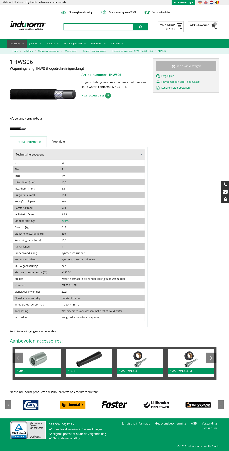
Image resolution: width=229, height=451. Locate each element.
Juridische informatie (136, 423)
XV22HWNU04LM (181, 371)
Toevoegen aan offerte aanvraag (180, 81)
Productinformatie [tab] (28, 142)
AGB (194, 423)
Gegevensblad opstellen (175, 87)
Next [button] (211, 358)
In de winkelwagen (188, 66)
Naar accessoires (93, 95)
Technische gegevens (30, 154)
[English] (206, 2)
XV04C (65, 220)
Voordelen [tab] (59, 142)
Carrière (115, 43)
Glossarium (209, 428)
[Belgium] (217, 2)
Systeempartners (73, 43)
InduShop (15, 43)
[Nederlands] (211, 2)
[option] (18, 128)
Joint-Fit (33, 43)
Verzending (209, 423)
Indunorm (96, 43)
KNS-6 (71, 371)
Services (51, 43)
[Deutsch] (200, 2)
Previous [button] (18, 358)
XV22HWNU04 (128, 371)
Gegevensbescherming (170, 423)
